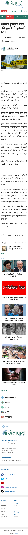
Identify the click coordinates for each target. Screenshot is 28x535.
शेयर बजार (3, 509)
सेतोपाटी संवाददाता (12, 48)
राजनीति (17, 17)
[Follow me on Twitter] (6, 50)
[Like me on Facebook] (4, 51)
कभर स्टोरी (9, 17)
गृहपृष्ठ (2, 503)
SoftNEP (16, 534)
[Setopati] (14, 433)
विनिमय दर (3, 506)
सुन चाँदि (3, 512)
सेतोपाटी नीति (4, 517)
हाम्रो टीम (16, 517)
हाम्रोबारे (3, 514)
